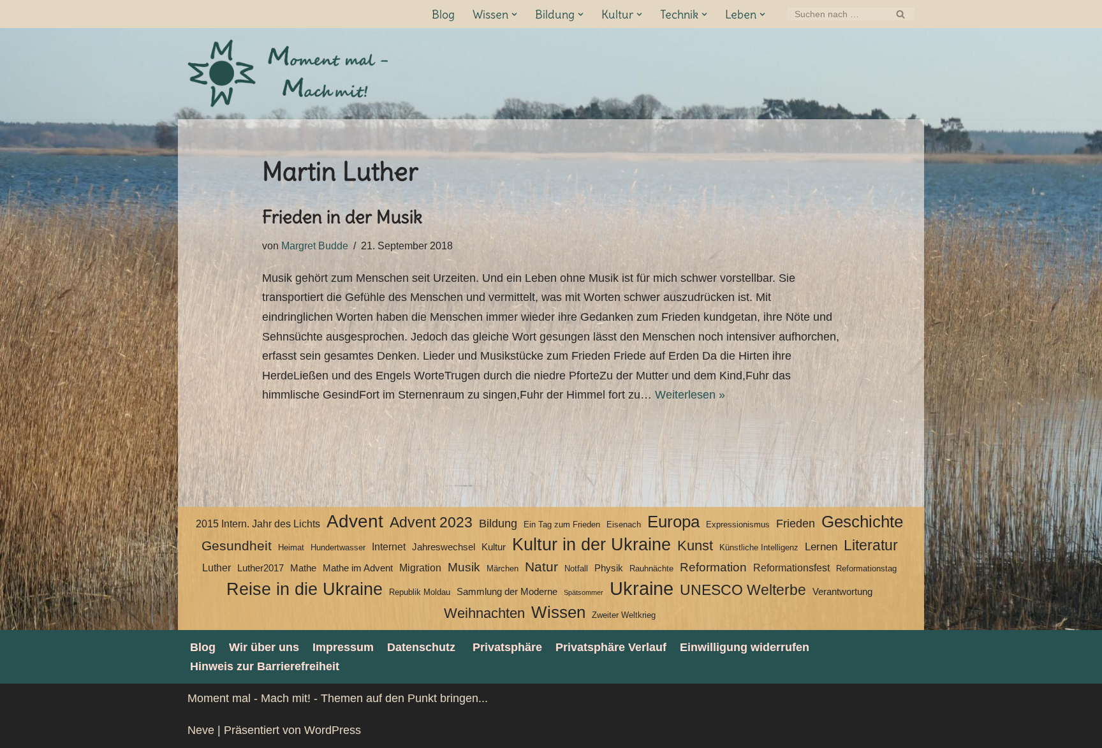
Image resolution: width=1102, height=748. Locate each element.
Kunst (695, 546)
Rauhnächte (651, 568)
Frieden (795, 523)
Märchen (502, 568)
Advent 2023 (431, 523)
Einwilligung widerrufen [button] (744, 647)
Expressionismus (738, 524)
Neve (200, 730)
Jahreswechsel (443, 547)
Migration (420, 567)
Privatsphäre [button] (507, 647)
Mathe (303, 568)
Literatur (871, 545)
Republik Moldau (419, 592)
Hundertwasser (338, 547)
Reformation (713, 567)
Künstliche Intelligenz (758, 547)
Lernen (821, 546)
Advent (355, 521)
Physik (608, 568)
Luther (216, 567)
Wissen (558, 612)
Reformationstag (866, 568)
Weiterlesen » (690, 394)
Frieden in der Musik (342, 216)
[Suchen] (900, 14)
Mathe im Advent (358, 568)
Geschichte (862, 522)
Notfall (576, 568)
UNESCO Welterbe (743, 590)
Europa (673, 522)
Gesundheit (237, 546)
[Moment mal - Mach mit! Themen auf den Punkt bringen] (289, 74)
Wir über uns (264, 647)
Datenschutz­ (421, 647)
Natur (541, 567)
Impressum (343, 647)
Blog (443, 14)
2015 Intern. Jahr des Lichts (258, 523)
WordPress (332, 730)
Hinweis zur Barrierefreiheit (264, 666)
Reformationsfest (791, 567)
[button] (514, 14)
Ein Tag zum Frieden (562, 524)
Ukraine (641, 589)
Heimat (291, 547)
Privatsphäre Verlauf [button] (610, 647)
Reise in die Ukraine (304, 589)
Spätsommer (583, 592)
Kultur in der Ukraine (591, 544)
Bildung (498, 523)
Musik (464, 567)
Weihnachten (484, 613)
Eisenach (623, 524)
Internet (389, 546)
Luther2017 (260, 568)
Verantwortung (842, 592)
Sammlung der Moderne (507, 592)
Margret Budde (314, 245)
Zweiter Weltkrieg (624, 615)
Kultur (493, 547)
